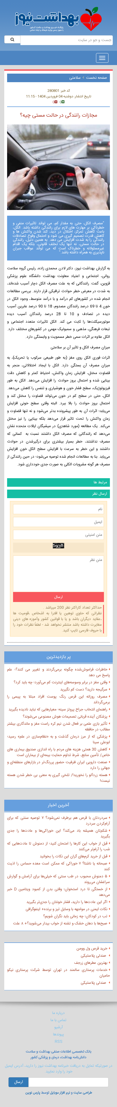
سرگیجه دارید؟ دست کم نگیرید (83, 689)
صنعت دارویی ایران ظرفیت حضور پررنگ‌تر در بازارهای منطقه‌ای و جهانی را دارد (58, 765)
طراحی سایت (83, 1093)
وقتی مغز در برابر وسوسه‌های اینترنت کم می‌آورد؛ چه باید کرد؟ (60, 682)
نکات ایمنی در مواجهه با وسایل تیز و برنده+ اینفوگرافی (66, 909)
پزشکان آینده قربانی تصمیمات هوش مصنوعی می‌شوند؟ (65, 717)
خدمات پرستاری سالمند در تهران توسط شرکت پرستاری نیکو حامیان (58, 973)
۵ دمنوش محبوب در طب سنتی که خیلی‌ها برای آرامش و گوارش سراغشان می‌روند (58, 879)
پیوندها (58, 1034)
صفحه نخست (96, 78)
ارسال (18, 1082)
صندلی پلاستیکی (94, 956)
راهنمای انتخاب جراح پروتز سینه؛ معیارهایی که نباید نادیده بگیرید (58, 709)
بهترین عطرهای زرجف (90, 963)
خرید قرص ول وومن (91, 949)
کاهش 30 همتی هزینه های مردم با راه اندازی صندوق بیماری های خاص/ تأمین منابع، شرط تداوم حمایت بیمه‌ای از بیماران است (58, 752)
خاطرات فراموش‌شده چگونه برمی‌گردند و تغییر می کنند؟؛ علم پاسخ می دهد (58, 672)
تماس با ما (58, 1020)
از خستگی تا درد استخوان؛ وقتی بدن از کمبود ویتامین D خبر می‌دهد (58, 892)
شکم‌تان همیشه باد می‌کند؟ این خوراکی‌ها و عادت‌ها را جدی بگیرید (58, 834)
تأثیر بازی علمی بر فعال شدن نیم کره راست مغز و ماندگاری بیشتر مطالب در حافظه (58, 727)
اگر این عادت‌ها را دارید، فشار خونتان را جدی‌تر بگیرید (66, 902)
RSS (58, 1042)
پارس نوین (32, 1093)
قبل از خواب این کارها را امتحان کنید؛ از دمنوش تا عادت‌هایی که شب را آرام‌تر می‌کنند (58, 847)
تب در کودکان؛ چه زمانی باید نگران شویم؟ (75, 916)
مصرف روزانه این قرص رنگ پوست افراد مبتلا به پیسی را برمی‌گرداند (58, 700)
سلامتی (75, 78)
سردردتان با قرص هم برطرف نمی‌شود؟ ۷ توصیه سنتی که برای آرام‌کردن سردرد (58, 821)
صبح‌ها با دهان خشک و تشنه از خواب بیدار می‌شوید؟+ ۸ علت (60, 923)
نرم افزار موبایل (60, 1093)
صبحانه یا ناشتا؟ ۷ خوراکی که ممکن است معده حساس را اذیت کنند (58, 866)
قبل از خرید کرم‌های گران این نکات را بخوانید (73, 856)
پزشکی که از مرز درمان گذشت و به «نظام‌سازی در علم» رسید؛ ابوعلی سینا (58, 740)
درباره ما (58, 1013)
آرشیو (58, 1027)
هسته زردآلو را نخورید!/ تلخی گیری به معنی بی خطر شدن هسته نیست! (58, 778)
